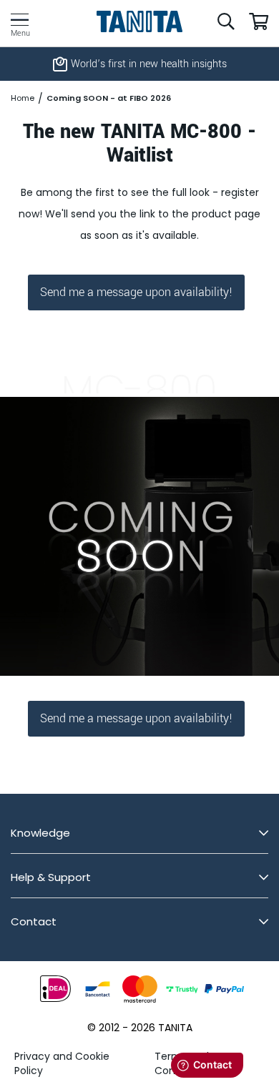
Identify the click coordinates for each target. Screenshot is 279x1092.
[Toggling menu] (20, 20)
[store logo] (140, 21)
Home (22, 98)
